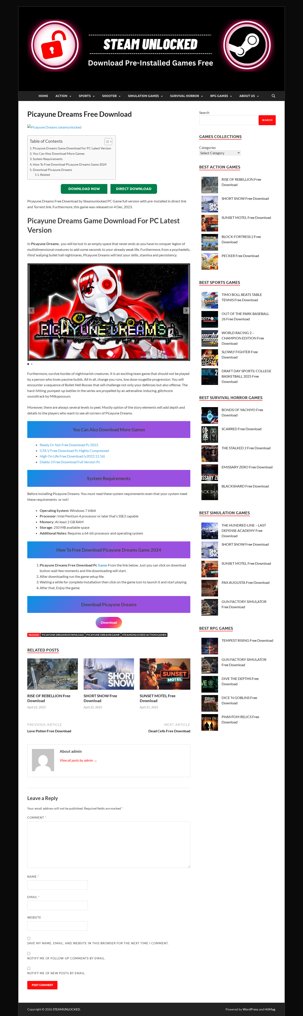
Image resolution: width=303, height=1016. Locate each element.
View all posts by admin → (78, 760)
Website (34, 917)
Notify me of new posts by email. (56, 973)
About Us (247, 96)
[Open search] (273, 96)
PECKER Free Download (240, 256)
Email (33, 897)
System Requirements (48, 159)
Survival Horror (184, 96)
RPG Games (219, 96)
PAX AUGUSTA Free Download (246, 582)
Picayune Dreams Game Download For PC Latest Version (72, 148)
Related (45, 174)
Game (102, 565)
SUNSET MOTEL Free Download (246, 217)
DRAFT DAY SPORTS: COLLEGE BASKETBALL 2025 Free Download (246, 376)
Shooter (109, 96)
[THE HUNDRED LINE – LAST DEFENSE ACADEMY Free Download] (209, 532)
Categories (207, 147)
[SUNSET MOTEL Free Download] (165, 675)
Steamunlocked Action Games (144, 634)
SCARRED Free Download (242, 429)
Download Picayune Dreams (52, 170)
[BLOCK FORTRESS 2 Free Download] (209, 243)
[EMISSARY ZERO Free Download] (209, 473)
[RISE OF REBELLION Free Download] (52, 675)
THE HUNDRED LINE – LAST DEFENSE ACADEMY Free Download (244, 530)
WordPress (250, 1009)
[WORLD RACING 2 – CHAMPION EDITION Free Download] (209, 339)
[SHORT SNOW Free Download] (109, 675)
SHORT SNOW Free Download (100, 698)
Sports (85, 96)
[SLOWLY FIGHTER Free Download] (209, 358)
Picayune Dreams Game (103, 634)
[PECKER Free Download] (209, 262)
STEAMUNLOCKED (66, 1009)
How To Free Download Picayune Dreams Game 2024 (69, 164)
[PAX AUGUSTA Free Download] (209, 589)
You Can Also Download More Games (59, 153)
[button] (186, 310)
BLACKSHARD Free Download (245, 486)
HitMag (270, 1009)
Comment (36, 817)
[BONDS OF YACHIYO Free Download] (209, 416)
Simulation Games (143, 96)
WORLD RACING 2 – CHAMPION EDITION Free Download (243, 338)
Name (33, 876)
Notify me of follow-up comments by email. (66, 958)
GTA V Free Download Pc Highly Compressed (74, 450)
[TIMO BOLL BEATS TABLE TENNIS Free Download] (209, 301)
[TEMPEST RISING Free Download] (209, 647)
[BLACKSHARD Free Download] (209, 492)
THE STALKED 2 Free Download (246, 448)
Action (61, 96)
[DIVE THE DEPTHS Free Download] (209, 685)
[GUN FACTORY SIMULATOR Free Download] (209, 608)
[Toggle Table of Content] (106, 141)
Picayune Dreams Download (63, 634)
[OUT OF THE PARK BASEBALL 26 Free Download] (209, 320)
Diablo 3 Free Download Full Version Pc (70, 462)
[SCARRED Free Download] (209, 435)
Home (43, 96)
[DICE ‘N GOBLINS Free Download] (209, 704)
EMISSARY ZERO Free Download (247, 467)
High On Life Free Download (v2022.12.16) (72, 456)
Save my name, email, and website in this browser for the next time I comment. (98, 943)
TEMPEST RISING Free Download (247, 640)
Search (204, 112)
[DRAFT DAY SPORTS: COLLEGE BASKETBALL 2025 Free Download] (209, 377)
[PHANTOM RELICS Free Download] (209, 723)
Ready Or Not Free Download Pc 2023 (69, 445)
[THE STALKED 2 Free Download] (209, 454)
